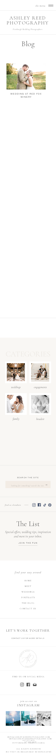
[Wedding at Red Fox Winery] (26, 76)
